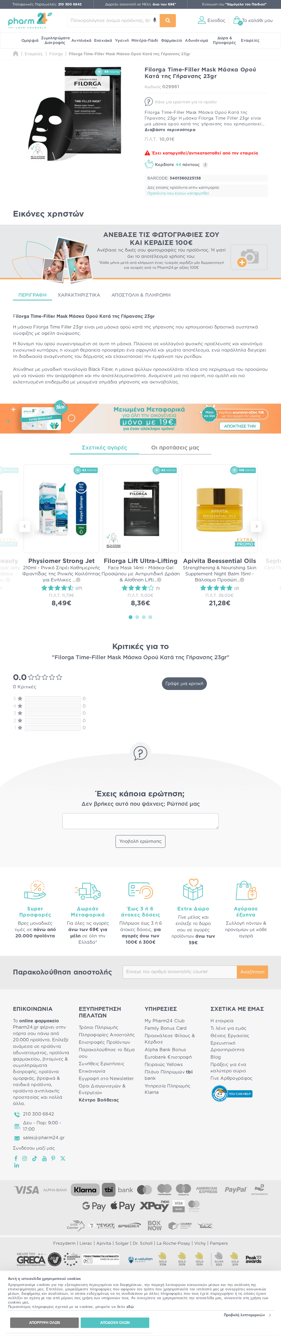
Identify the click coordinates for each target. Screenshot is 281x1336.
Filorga (40, 327)
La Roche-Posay (173, 1243)
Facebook (16, 1158)
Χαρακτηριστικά (79, 295)
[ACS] (205, 1225)
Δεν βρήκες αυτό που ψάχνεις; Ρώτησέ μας (141, 804)
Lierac (86, 1243)
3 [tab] (143, 616)
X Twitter (63, 1158)
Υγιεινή (122, 41)
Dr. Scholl (143, 1243)
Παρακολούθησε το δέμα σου (107, 1053)
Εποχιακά (103, 41)
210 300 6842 (38, 1114)
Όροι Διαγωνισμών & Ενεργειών (102, 1089)
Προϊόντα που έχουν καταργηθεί (178, 193)
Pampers (219, 1243)
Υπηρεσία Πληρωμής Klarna (168, 1089)
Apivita (103, 1243)
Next (256, 526)
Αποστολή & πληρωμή (141, 295)
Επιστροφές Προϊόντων (104, 1042)
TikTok (34, 1158)
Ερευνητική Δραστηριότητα (227, 1046)
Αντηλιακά (81, 41)
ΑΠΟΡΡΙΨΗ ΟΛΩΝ (44, 1323)
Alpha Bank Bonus (165, 1050)
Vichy (200, 1243)
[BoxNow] (155, 1225)
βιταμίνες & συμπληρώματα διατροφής (40, 1065)
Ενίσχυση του (234, 4)
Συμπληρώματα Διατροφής (55, 40)
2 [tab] (137, 616)
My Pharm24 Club (165, 1021)
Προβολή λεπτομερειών (244, 1315)
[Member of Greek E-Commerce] (31, 1259)
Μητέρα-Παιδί (144, 41)
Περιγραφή (32, 295)
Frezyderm (64, 1243)
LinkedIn (17, 1165)
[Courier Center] (180, 1225)
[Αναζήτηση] (168, 20)
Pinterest (53, 1158)
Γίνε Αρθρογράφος (231, 1078)
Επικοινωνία (92, 1071)
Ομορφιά (29, 41)
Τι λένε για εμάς (228, 1028)
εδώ (130, 1307)
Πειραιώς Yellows (164, 1064)
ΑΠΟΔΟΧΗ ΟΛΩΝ (115, 1323)
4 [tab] (150, 616)
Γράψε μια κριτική (184, 683)
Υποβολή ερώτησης (140, 841)
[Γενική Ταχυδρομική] (101, 1225)
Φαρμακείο (171, 41)
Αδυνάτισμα (196, 41)
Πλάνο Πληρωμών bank (169, 1075)
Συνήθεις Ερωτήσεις (101, 1064)
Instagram (25, 1158)
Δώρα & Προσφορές (224, 40)
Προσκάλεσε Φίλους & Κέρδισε (170, 1039)
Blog (215, 1057)
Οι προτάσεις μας (175, 448)
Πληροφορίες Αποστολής (107, 1035)
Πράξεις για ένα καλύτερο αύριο (228, 1067)
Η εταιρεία (222, 1021)
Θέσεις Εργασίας (229, 1036)
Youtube (45, 1158)
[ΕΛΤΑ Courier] (76, 1225)
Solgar (122, 1243)
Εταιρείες (250, 41)
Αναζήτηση (252, 972)
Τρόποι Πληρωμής (98, 1027)
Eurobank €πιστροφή (168, 1057)
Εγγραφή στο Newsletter (106, 1078)
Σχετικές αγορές (104, 448)
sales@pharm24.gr (43, 1138)
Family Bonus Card (166, 1028)
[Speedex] (129, 1225)
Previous (24, 526)
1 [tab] (130, 616)
